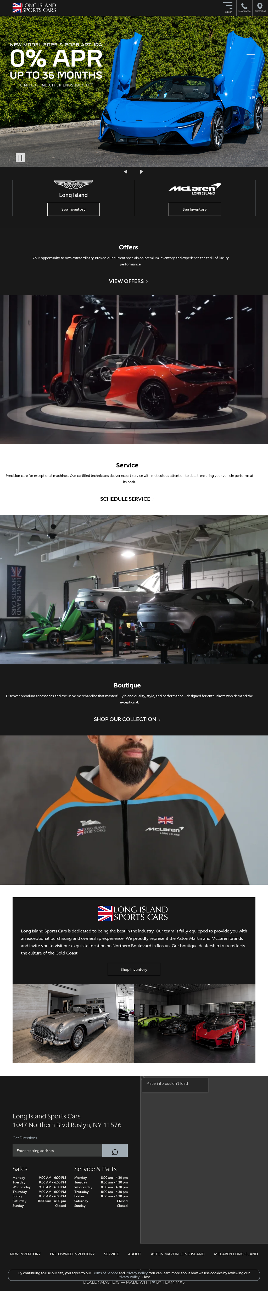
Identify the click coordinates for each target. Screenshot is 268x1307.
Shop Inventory (134, 969)
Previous (126, 171)
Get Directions (25, 1137)
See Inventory (74, 209)
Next (142, 171)
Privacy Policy (136, 1273)
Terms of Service (105, 1273)
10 (250, 90)
